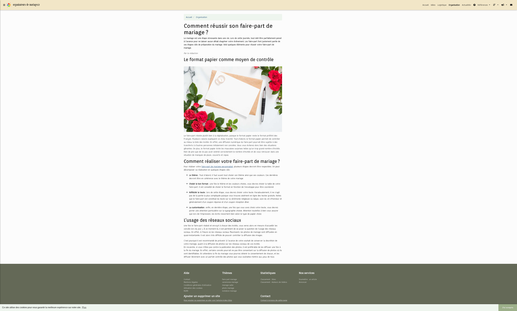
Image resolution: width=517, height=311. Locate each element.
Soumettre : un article (308, 279)
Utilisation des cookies (193, 287)
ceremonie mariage (230, 282)
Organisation (454, 5)
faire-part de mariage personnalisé (217, 166)
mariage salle (227, 285)
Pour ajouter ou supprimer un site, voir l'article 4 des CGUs (208, 300)
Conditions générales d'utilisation (197, 285)
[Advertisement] (309, 33)
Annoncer (303, 282)
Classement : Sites (268, 279)
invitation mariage (229, 290)
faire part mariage (229, 279)
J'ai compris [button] (507, 307)
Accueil (425, 5)
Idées (433, 5)
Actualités (466, 5)
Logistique (442, 5)
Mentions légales (191, 282)
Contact (187, 279)
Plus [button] (84, 307)
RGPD (186, 290)
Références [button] (482, 5)
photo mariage (228, 287)
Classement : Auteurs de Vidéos (274, 282)
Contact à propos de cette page (274, 300)
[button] (495, 5)
